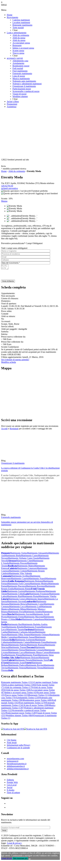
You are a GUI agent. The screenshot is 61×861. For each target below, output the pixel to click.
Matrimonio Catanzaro (27, 568)
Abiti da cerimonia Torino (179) (19, 687)
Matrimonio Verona (34, 668)
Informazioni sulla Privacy (18, 745)
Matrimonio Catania (21, 642)
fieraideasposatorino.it (16, 763)
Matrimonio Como (35, 604)
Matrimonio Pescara (18, 563)
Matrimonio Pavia (16, 611)
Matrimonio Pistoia (13, 655)
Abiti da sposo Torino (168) (18, 690)
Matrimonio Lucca (16, 652)
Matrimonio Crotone (18, 571)
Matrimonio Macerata (33, 617)
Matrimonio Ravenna (35, 586)
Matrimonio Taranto (15, 629)
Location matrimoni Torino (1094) (21, 685)
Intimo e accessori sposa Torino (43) (21, 692)
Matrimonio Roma (30, 596)
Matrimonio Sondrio (33, 611)
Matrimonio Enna (38, 642)
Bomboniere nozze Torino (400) (37, 700)
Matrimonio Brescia (18, 604)
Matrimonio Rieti (14, 596)
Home (4, 171)
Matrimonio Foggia (32, 627)
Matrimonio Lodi (33, 606)
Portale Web (12, 782)
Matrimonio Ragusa (36, 645)
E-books (10, 790)
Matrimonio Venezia (17, 668)
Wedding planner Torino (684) (19, 715)
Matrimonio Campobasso (33, 619)
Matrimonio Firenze (16, 650)
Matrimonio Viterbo (47, 596)
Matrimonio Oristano (39, 634)
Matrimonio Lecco (17, 606)
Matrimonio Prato (30, 655)
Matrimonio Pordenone (35, 591)
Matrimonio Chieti (24, 560)
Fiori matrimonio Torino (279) (32, 702)
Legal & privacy (14, 843)
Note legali (12, 742)
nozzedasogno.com (15, 758)
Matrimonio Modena (39, 583)
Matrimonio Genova (17, 599)
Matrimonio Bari (14, 624)
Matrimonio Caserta (20, 578)
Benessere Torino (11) (38, 695)
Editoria (10, 780)
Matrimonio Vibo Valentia (20, 573)
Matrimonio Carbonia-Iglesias (21, 632)
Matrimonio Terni (40, 660)
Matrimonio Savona (16, 601)
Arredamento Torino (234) (27, 697)
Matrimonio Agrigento (25, 639)
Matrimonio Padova (17, 665)
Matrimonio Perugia (23, 660)
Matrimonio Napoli (37, 578)
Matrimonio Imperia (35, 599)
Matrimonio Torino (18, 553)
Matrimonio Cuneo (29, 555)
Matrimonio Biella (13, 555)
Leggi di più (6, 858)
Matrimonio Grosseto (34, 650)
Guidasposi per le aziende (18, 747)
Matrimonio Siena (46, 655)
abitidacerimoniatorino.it (18, 769)
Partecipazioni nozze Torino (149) (21, 713)
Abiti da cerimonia (16, 171)
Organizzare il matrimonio (13, 463)
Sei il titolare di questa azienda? (15, 359)
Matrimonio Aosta (17, 662)
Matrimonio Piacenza (16, 586)
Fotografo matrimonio (11, 517)
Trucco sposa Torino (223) (17, 695)
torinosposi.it (12, 761)
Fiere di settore (13, 792)
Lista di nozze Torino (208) (36, 705)
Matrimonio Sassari (26, 637)
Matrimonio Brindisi (15, 627)
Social (9, 787)
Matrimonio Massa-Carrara (37, 652)
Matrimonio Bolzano (29, 657)
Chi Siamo (11, 740)
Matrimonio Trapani (18, 647)
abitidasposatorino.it (16, 766)
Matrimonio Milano (18, 609)
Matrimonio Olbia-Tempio (18, 634)
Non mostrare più (20, 858)
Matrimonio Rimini (22, 588)
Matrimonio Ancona (24, 614)
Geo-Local (11, 785)
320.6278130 (7, 186)
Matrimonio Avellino (20, 576)
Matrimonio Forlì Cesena (19, 583)
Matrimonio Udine (15, 594)
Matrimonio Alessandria (38, 553)
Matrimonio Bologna (33, 581)
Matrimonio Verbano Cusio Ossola (23, 558)
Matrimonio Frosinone (39, 594)
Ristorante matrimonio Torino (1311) (17, 682)
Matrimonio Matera (25, 566)
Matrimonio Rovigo (35, 665)
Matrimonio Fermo (15, 617)
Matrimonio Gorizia (16, 591)
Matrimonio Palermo (18, 645)
